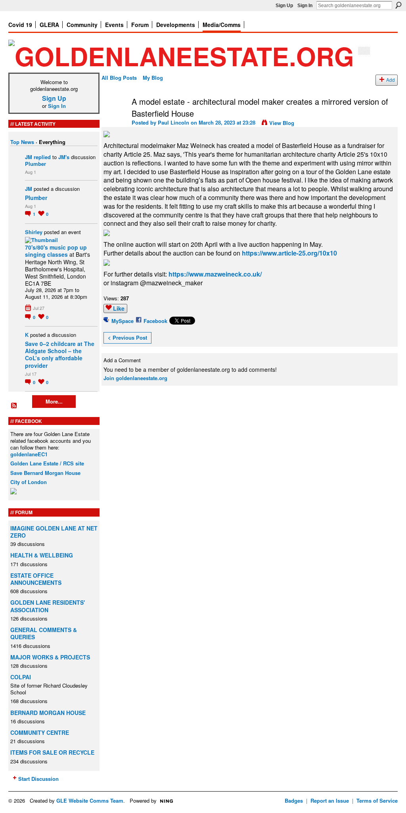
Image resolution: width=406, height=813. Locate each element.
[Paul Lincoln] (114, 118)
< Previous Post (127, 337)
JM (28, 157)
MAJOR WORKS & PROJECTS (50, 657)
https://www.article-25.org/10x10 (289, 253)
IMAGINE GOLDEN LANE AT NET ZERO (54, 531)
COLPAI (20, 677)
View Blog (281, 123)
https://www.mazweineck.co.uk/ (215, 274)
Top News (22, 142)
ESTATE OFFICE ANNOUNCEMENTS (35, 578)
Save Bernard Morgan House (45, 473)
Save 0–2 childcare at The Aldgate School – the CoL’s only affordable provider (59, 354)
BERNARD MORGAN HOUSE (48, 713)
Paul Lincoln (173, 122)
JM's (63, 157)
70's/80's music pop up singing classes (56, 250)
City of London (28, 482)
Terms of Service (377, 800)
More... (54, 401)
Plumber (35, 163)
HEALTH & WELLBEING (41, 555)
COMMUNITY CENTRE (39, 732)
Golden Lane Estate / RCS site (47, 463)
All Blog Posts (119, 77)
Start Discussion (38, 778)
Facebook (155, 321)
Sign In (304, 5)
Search (398, 5)
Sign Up (284, 5)
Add (390, 80)
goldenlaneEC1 (29, 454)
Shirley (33, 232)
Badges (294, 800)
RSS (14, 405)
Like (118, 308)
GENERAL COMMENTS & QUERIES (43, 633)
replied (42, 157)
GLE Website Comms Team (89, 800)
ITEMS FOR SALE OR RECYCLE (52, 752)
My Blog (153, 77)
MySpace (122, 321)
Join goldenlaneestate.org (135, 378)
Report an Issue (329, 800)
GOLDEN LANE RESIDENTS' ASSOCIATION (47, 605)
